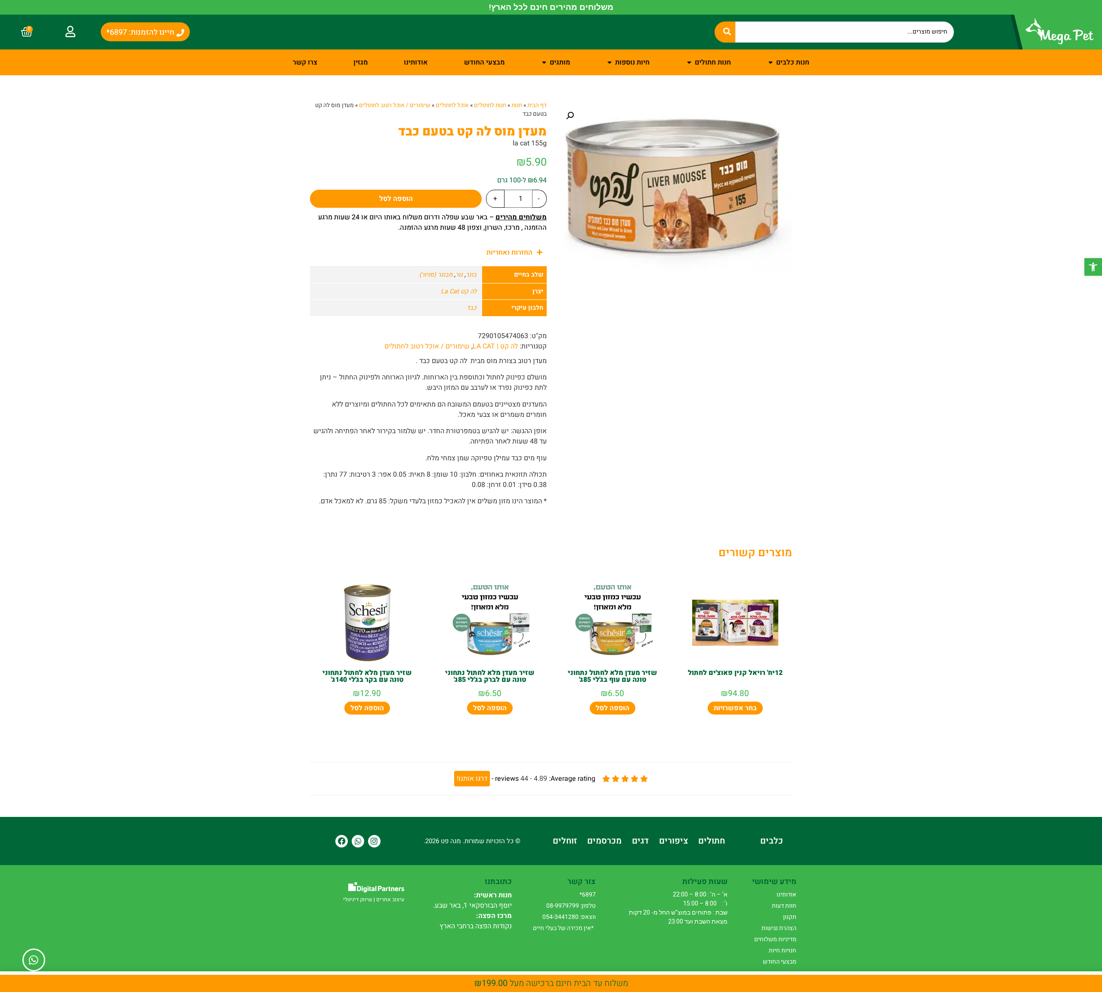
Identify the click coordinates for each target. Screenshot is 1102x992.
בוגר (471, 274)
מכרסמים (604, 841)
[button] (1093, 267)
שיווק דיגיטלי (357, 899)
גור (459, 274)
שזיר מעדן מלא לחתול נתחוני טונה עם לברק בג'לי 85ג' (489, 676)
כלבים (771, 841)
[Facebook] (341, 841)
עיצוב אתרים (390, 899)
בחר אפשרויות (735, 708)
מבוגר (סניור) (435, 274)
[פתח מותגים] (544, 62)
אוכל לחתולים (452, 105)
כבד (472, 307)
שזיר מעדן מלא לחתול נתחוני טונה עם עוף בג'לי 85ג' (612, 676)
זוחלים (565, 841)
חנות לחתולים (490, 105)
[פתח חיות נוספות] (609, 62)
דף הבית (537, 105)
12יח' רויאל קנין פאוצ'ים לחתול (735, 673)
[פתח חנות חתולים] (689, 62)
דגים (640, 841)
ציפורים (673, 841)
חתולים (711, 841)
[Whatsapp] (358, 841)
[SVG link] (376, 887)
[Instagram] (374, 841)
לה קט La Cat (459, 291)
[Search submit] (725, 32)
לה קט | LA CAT (495, 346)
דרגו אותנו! (472, 778)
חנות (516, 105)
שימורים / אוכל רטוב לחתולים (394, 105)
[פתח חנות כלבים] (770, 62)
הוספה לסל (396, 199)
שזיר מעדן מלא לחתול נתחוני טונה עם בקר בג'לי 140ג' (367, 676)
